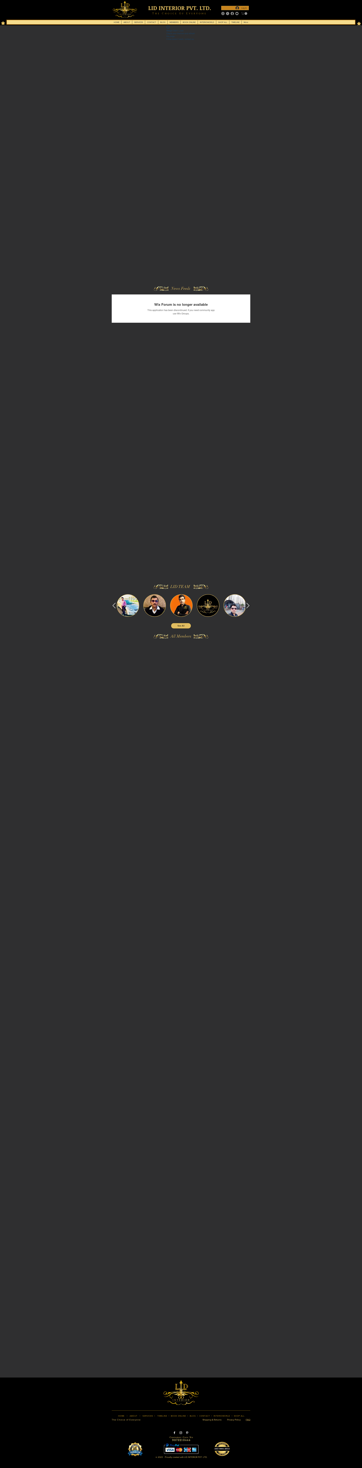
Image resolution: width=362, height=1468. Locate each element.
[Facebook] (232, 13)
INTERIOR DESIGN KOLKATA (139, 1424)
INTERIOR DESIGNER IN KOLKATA (220, 1424)
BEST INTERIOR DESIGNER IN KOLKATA (178, 1424)
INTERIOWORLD (222, 1416)
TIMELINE (162, 1416)
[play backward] (114, 605)
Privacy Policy (234, 1420)
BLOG (193, 1416)
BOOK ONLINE (178, 1416)
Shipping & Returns (211, 1420)
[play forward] (248, 605)
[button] (244, 13)
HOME (121, 1416)
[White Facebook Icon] (174, 1432)
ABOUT (133, 1416)
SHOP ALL (239, 1416)
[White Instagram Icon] (181, 1432)
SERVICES (148, 1416)
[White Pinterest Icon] (187, 1432)
